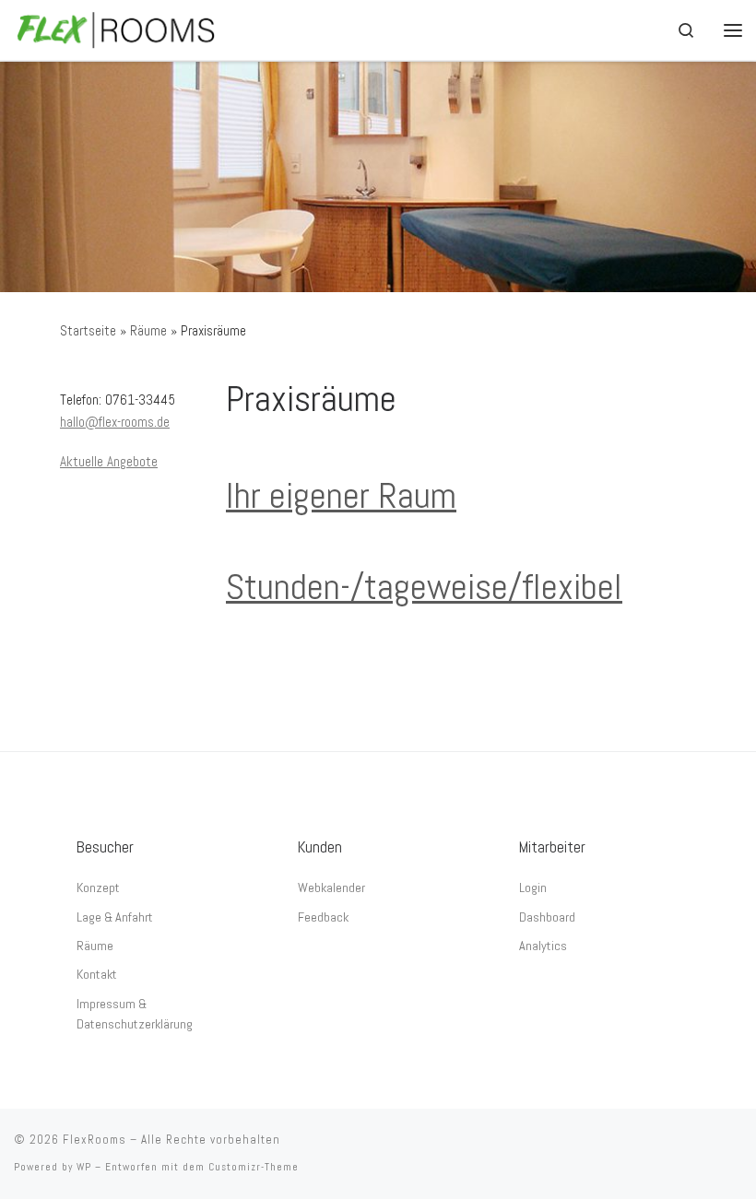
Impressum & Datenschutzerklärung (135, 1013)
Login (533, 887)
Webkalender (331, 887)
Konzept (98, 887)
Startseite (88, 330)
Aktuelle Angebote (109, 461)
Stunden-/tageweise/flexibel (424, 586)
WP (84, 1166)
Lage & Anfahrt (115, 917)
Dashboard (547, 917)
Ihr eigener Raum (341, 495)
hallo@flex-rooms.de (115, 421)
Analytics (543, 945)
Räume (148, 330)
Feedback (323, 917)
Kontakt (97, 974)
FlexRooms (94, 1139)
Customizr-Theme (253, 1166)
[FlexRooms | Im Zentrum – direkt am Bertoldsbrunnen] (116, 28)
